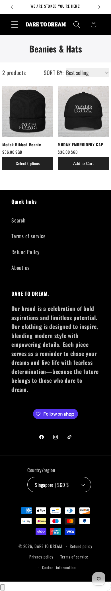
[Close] (2, 587)
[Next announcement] (99, 7)
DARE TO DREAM (48, 546)
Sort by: (54, 72)
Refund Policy (25, 252)
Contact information (59, 567)
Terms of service (28, 236)
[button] (15, 24)
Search (18, 220)
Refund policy (81, 546)
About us (20, 267)
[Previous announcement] (12, 7)
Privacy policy (41, 557)
